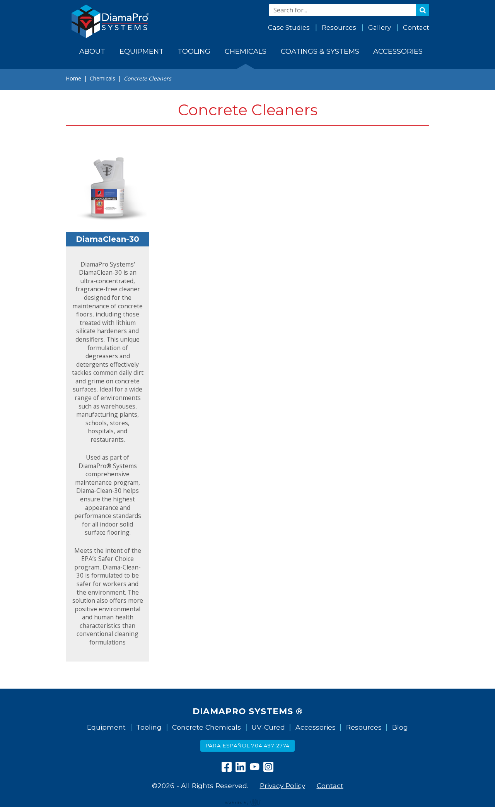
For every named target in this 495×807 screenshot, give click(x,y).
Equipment (106, 727)
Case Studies (289, 27)
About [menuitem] (92, 51)
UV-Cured (268, 727)
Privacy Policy (282, 785)
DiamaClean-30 (107, 239)
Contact (416, 27)
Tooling (149, 727)
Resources (339, 27)
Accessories (315, 727)
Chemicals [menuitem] (245, 51)
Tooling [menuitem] (194, 51)
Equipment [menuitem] (141, 51)
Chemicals (102, 78)
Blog (400, 727)
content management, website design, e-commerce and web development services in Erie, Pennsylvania (247, 802)
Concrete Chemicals (206, 727)
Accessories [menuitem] (398, 51)
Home (73, 78)
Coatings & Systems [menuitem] (320, 51)
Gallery (379, 27)
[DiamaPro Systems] (110, 21)
